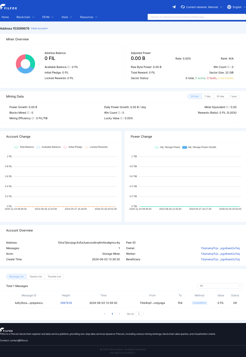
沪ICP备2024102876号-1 (123, 352)
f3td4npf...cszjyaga (152, 302)
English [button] (237, 7)
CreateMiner (199, 302)
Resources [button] (87, 17)
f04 (180, 302)
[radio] (194, 96)
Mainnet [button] (213, 7)
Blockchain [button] (24, 17)
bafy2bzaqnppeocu (29, 302)
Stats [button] (65, 17)
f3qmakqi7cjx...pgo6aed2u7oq (220, 248)
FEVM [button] (46, 17)
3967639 (66, 302)
